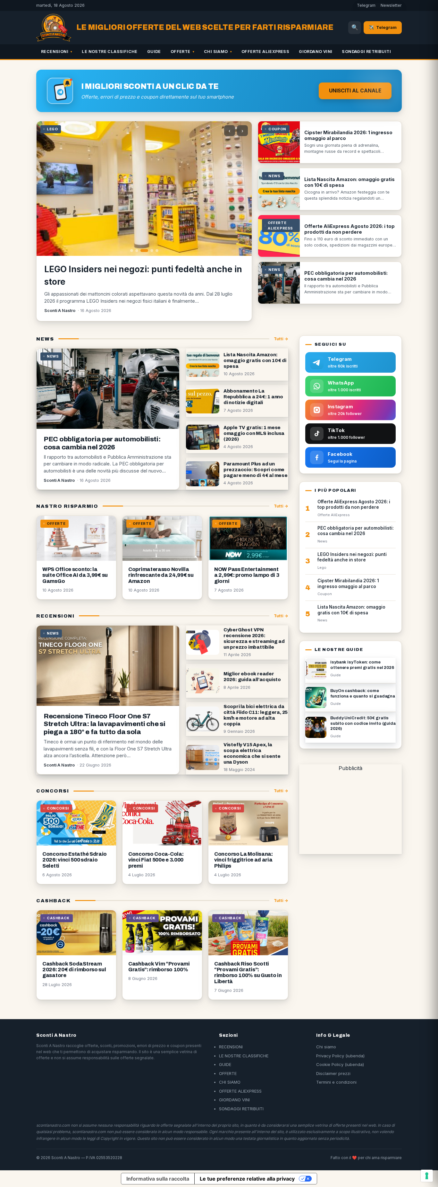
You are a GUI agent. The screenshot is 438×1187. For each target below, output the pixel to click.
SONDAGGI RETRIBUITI (366, 51)
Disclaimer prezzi (333, 1073)
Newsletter (391, 5)
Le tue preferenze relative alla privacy (247, 1178)
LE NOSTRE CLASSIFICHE (109, 51)
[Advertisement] (350, 812)
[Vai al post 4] (151, 250)
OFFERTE (180, 51)
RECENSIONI (54, 51)
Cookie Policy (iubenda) (340, 1064)
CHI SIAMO (216, 51)
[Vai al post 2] (136, 250)
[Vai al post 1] (131, 250)
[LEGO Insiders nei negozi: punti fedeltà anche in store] (144, 188)
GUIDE (154, 51)
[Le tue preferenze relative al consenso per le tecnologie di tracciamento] (427, 1176)
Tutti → (281, 338)
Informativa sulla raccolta (157, 1178)
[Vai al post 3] (144, 250)
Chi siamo (326, 1046)
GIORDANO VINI (315, 51)
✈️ (383, 27)
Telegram (366, 5)
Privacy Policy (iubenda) (340, 1055)
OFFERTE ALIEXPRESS (265, 51)
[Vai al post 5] (157, 250)
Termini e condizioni (336, 1082)
